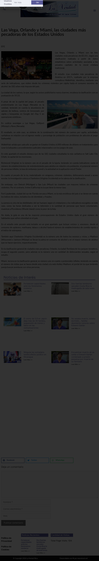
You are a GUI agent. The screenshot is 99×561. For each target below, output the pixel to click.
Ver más (17, 2)
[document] (49, 280)
